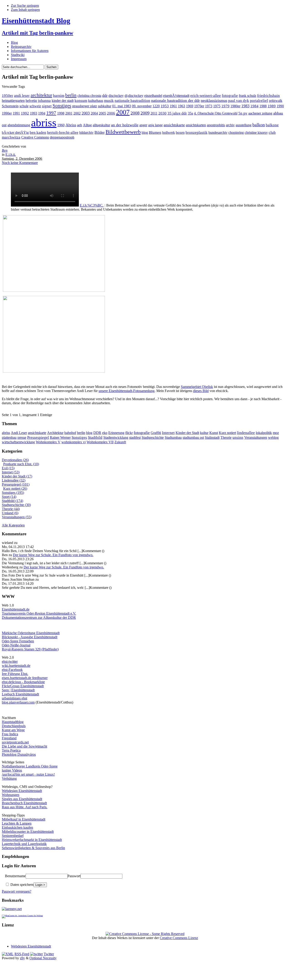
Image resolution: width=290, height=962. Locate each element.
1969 (189, 106)
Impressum (19, 59)
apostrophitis (216, 125)
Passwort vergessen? (16, 891)
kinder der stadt (63, 100)
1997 (51, 112)
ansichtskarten (196, 125)
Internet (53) (10, 472)
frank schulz (247, 95)
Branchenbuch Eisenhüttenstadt (24, 803)
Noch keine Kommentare (20, 163)
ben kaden (38, 132)
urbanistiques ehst (14, 698)
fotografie (230, 95)
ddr (105, 95)
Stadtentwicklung (115, 437)
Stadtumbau (173, 437)
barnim (58, 95)
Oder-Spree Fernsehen (18, 641)
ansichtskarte (174, 125)
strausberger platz (84, 106)
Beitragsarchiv (21, 47)
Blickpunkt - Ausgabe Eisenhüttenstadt (29, 637)
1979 (225, 106)
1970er (199, 106)
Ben (4, 150)
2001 (68, 113)
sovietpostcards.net (15, 742)
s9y (22, 958)
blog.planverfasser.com (18, 702)
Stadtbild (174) (12, 501)
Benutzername (15, 876)
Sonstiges (62, 105)
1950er (7, 95)
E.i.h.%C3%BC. (92, 205)
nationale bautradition (132, 100)
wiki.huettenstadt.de (16, 665)
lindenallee (246, 433)
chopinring (236, 132)
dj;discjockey (134, 95)
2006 (111, 113)
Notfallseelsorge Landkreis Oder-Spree (30, 766)
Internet (168, 433)
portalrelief (259, 100)
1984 (254, 106)
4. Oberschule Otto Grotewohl (215, 113)
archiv (230, 125)
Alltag (87, 125)
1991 (16, 113)
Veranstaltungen (255, 437)
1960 (61, 125)
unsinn (237, 437)
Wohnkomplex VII (100, 442)
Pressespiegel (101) (15, 484)
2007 (123, 112)
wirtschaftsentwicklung (18, 442)
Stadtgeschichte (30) (16, 505)
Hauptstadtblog (13, 722)
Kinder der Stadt (187, 433)
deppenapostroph (62, 137)
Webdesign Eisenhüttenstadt (22, 791)
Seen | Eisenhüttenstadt (18, 690)
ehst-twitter (10, 661)
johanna (44, 100)
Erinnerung (116, 433)
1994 (41, 113)
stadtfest (135, 437)
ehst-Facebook (12, 670)
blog (145, 132)
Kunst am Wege (13, 730)
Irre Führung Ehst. (15, 674)
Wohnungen (10, 795)
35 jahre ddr (177, 113)
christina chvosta (89, 95)
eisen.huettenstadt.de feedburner (25, 678)
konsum (81, 100)
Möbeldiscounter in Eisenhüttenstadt (28, 831)
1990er (7, 113)
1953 (165, 106)
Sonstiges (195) (13, 492)
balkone (272, 125)
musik (109, 100)
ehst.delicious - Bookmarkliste (23, 682)
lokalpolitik (264, 433)
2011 (153, 113)
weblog (273, 437)
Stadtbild (95, 437)
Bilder (99, 132)
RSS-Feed (21, 954)
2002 (77, 113)
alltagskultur (101, 125)
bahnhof (70, 433)
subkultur (104, 106)
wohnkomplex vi (73, 442)
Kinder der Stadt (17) (17, 476)
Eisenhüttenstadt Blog (36, 21)
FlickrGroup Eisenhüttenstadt (23, 686)
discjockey (116, 95)
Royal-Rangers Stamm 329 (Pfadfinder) (30, 649)
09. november (142, 106)
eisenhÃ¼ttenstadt (176, 95)
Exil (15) (8, 468)
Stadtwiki (17, 55)
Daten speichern (22, 885)
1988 (263, 106)
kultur (204, 433)
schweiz (35, 106)
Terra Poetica (11, 750)
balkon (258, 124)
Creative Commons (35, 137)
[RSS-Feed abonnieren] (8, 954)
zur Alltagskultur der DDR (56, 617)
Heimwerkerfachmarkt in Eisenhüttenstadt (32, 840)
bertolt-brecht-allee (62, 132)
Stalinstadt (212, 437)
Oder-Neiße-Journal (16, 645)
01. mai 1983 (121, 106)
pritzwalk (275, 100)
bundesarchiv (217, 132)
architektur (41, 95)
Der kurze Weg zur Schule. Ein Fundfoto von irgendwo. (53, 555)
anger (143, 125)
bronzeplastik (197, 132)
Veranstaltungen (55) (16, 517)
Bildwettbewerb (123, 132)
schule (24, 106)
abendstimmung (18, 125)
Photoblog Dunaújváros (19, 754)
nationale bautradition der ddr (175, 100)
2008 (135, 113)
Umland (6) (10, 513)
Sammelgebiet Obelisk (197, 387)
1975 (216, 106)
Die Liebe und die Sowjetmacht (24, 746)
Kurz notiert (227, 433)
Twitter (49, 954)
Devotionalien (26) (15, 460)
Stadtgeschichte (153, 437)
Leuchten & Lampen (16, 823)
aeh (79, 125)
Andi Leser (19, 433)
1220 (156, 106)
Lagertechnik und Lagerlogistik (24, 844)
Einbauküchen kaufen (17, 827)
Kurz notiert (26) (15, 488)
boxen (180, 132)
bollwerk (168, 132)
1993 (33, 113)
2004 (94, 113)
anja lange (155, 125)
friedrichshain (268, 95)
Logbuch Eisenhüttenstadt (20, 694)
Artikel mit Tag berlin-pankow (37, 33)
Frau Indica (10, 734)
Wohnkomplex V (48, 442)
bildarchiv (86, 132)
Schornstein (10, 106)
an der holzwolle (124, 125)
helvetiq (31, 100)
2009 (145, 113)
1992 (25, 113)
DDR (97, 433)
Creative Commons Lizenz (179, 938)
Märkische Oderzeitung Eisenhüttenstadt (31, 633)
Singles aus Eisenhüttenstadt (22, 799)
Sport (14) (9, 497)
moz (276, 433)
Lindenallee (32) (13, 480)
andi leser (22, 95)
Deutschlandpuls (14, 726)
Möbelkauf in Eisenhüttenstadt (23, 819)
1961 (173, 106)
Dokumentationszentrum (19, 617)
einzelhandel (153, 95)
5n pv (242, 113)
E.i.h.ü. (10, 154)
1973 (208, 106)
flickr (129, 433)
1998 (60, 113)
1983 (245, 106)
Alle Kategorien (13, 525)
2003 (86, 113)
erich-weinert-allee (205, 95)
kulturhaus (95, 100)
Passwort (74, 876)
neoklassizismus (214, 100)
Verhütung (9, 778)
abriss (43, 123)
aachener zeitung (260, 113)
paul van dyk (238, 100)
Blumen (155, 132)
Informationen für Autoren (29, 51)
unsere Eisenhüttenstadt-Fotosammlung (127, 391)
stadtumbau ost (193, 437)
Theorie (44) (11, 509)
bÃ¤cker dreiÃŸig (15, 132)
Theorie (226, 437)
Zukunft (120, 442)
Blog (14, 42)
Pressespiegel (38, 437)
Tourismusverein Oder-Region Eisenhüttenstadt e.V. (39, 613)
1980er (235, 106)
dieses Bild (201, 391)
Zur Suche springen (25, 5)
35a (190, 113)
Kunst (213, 433)
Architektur (55, 433)
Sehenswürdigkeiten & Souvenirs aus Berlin (33, 848)
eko (104, 433)
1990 (280, 106)
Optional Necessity (43, 958)
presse (21, 437)
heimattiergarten (13, 100)
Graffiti (156, 433)
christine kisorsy (256, 132)
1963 (181, 106)
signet (47, 106)
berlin (71, 95)
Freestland (9, 738)
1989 (272, 106)
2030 (162, 113)
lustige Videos (12, 770)
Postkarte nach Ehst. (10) (21, 464)
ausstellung (243, 125)
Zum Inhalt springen (25, 10)
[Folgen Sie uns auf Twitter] (36, 954)
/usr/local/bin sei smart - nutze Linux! (28, 774)
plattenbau (9, 437)
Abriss (70, 125)
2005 (102, 113)
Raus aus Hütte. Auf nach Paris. (24, 807)
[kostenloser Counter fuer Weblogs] (22, 915)
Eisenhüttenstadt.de (15, 609)
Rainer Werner (60, 437)
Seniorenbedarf (13, 836)
